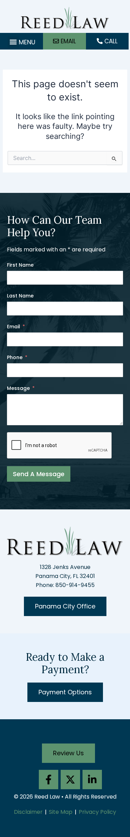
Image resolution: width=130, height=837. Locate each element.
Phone (15, 357)
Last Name (20, 295)
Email (13, 326)
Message (18, 388)
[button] (13, 42)
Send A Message (38, 474)
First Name (20, 264)
